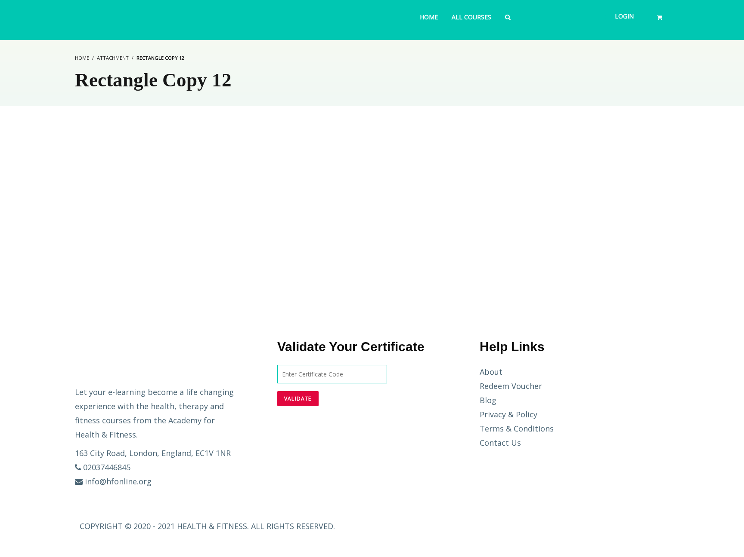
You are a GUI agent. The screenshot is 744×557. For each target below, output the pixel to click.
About (491, 372)
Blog (488, 400)
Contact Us (500, 443)
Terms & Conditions (517, 428)
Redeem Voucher (511, 386)
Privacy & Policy (508, 414)
